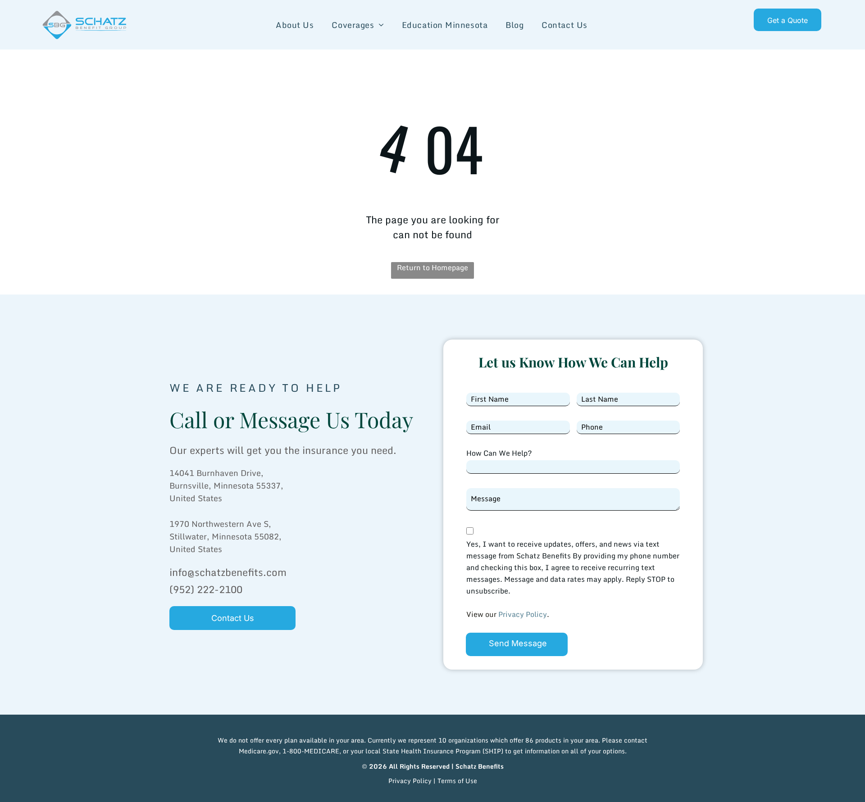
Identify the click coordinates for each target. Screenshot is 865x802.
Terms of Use (457, 780)
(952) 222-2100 (205, 589)
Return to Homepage (432, 267)
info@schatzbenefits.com (228, 572)
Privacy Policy (522, 614)
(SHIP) (493, 751)
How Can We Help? (499, 453)
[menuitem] (295, 25)
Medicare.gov (259, 751)
